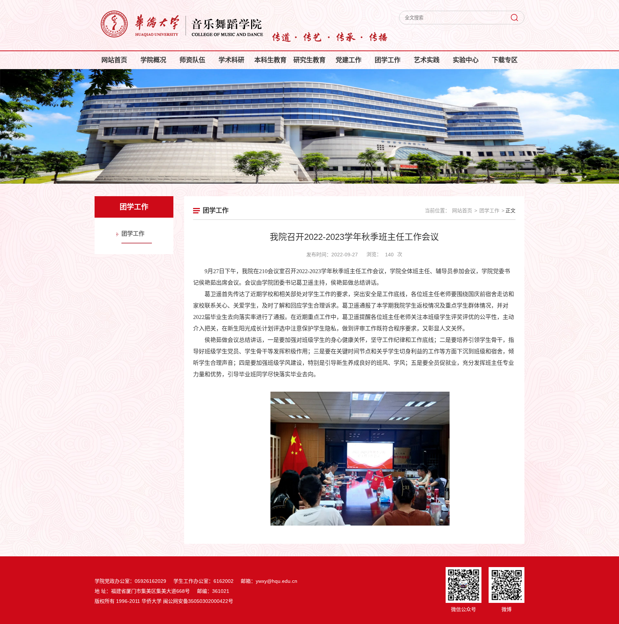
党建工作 (348, 60)
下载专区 (505, 60)
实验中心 (466, 60)
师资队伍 (192, 60)
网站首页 (114, 60)
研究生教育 (309, 60)
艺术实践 (427, 60)
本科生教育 (270, 60)
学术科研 (231, 60)
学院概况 (153, 60)
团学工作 (387, 60)
